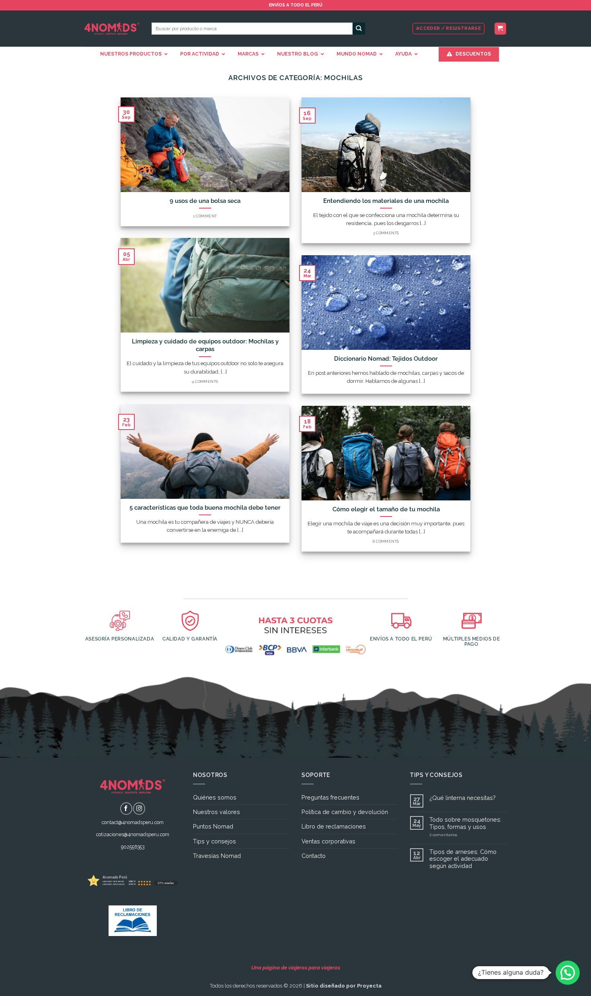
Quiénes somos (214, 797)
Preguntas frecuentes (330, 797)
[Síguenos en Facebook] (126, 808)
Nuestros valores (216, 811)
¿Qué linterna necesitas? (462, 797)
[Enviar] (359, 29)
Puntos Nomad (213, 826)
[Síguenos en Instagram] (139, 808)
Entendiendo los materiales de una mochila (386, 200)
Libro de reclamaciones (334, 826)
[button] (500, 29)
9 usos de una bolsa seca (205, 200)
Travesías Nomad (217, 855)
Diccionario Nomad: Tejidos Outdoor (386, 358)
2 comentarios (456, 835)
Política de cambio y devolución (345, 811)
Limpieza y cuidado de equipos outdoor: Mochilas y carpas (205, 345)
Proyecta (369, 986)
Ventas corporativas (328, 841)
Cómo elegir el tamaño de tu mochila (386, 509)
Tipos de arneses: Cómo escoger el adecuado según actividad (463, 858)
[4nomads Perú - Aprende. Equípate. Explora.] (112, 28)
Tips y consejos (214, 841)
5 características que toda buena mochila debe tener (205, 507)
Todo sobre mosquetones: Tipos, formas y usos (465, 823)
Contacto (314, 855)
